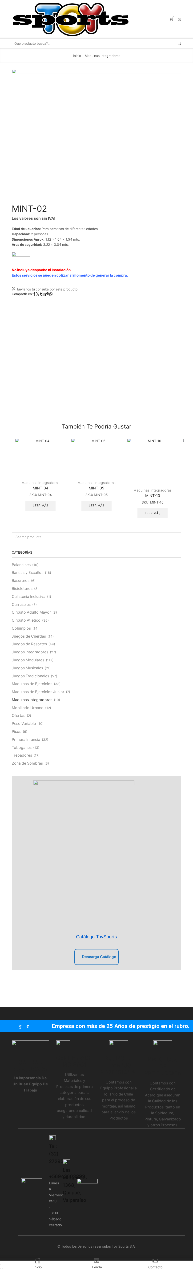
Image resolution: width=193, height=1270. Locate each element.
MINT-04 (40, 488)
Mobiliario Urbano (28, 708)
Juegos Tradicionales (30, 676)
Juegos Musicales (27, 668)
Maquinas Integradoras (102, 56)
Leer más (40, 506)
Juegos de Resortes (29, 644)
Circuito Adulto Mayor (31, 612)
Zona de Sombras (27, 763)
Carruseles (21, 604)
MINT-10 (152, 495)
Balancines (21, 565)
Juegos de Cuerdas (29, 636)
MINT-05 (96, 488)
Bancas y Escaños (27, 572)
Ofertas (18, 715)
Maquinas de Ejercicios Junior (38, 692)
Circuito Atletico (26, 620)
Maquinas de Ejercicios (32, 684)
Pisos (16, 731)
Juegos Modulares (28, 660)
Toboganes (22, 747)
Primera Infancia (26, 739)
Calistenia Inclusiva (28, 596)
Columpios (21, 628)
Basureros (20, 580)
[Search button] (179, 43)
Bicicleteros (22, 588)
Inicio (77, 56)
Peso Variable (24, 723)
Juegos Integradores (30, 652)
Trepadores (22, 755)
